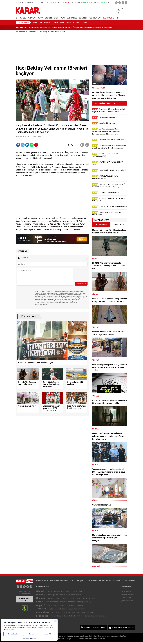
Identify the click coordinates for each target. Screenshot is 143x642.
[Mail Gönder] (36, 145)
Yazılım (77, 609)
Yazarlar (32, 18)
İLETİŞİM (50, 581)
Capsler (60, 616)
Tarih (40, 23)
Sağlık (62, 605)
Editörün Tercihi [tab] (118, 224)
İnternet (57, 609)
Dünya (40, 18)
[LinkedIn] (27, 145)
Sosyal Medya (67, 609)
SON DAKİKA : (21, 27)
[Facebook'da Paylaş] (18, 145)
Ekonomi (48, 18)
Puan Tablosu (126, 598)
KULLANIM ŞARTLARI (79, 581)
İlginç (79, 612)
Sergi (62, 23)
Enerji (72, 598)
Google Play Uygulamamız (95, 627)
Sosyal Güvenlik (81, 598)
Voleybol (63, 602)
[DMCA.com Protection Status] (24, 608)
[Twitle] (23, 145)
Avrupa (67, 595)
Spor (56, 18)
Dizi (61, 612)
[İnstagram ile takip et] (119, 2)
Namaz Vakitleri (127, 595)
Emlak (57, 598)
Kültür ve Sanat (83, 616)
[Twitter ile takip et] (126, 2)
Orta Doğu (50, 595)
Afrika (78, 595)
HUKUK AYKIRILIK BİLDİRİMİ (125, 581)
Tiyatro (55, 23)
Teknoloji (41, 608)
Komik (73, 612)
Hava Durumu (126, 592)
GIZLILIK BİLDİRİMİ (94, 581)
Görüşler (83, 18)
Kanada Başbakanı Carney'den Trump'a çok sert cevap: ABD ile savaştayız (55, 27)
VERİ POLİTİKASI (108, 581)
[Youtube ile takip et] (116, 2)
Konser (68, 23)
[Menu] (117, 18)
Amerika (59, 595)
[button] (68, 145)
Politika (49, 591)
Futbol (46, 602)
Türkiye (68, 591)
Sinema (84, 23)
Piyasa (50, 598)
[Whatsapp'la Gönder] (32, 145)
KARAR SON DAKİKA (24, 599)
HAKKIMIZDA (41, 581)
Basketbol (54, 602)
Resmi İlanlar (95, 18)
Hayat (62, 18)
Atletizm (71, 602)
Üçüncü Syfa (58, 591)
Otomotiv (64, 598)
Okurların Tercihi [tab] (101, 224)
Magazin (55, 605)
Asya (73, 595)
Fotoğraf (47, 23)
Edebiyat (76, 23)
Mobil (51, 609)
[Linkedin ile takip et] (27, 586)
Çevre (74, 591)
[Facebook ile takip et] (123, 2)
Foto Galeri (42, 615)
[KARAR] (28, 10)
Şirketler (92, 598)
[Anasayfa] (17, 18)
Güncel (23, 18)
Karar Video (72, 18)
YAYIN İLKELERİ (65, 581)
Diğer (91, 602)
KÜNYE (56, 581)
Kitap (35, 23)
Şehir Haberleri (127, 601)
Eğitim (80, 591)
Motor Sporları (82, 602)
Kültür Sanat (109, 18)
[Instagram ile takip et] (31, 586)
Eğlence (80, 605)
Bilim (83, 609)
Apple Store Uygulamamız (123, 627)
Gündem (55, 612)
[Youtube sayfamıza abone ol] (24, 586)
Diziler (48, 605)
